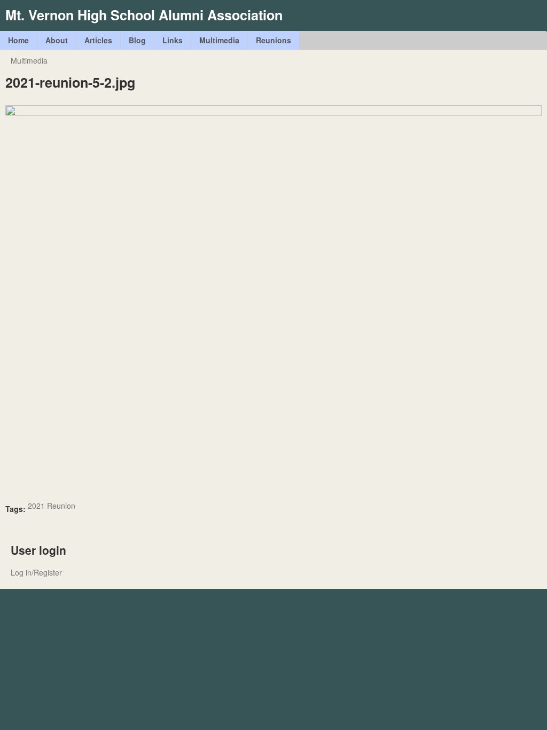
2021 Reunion (51, 505)
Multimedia (219, 40)
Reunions (273, 40)
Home (18, 40)
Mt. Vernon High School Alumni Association (144, 15)
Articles (98, 40)
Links (172, 40)
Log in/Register (36, 572)
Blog (137, 40)
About (56, 40)
